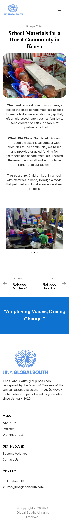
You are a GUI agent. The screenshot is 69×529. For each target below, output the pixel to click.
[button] (9, 228)
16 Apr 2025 (34, 26)
